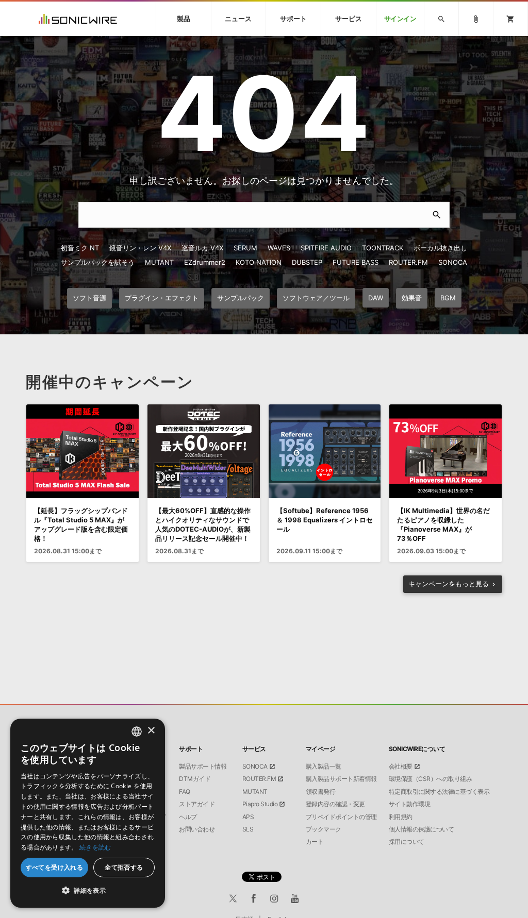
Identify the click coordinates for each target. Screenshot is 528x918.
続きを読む (95, 847)
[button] (88, 890)
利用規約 (400, 817)
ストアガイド (196, 804)
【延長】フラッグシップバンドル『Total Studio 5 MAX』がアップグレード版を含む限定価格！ (81, 524)
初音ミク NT (80, 248)
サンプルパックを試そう (98, 262)
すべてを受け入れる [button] (55, 867)
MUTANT (159, 262)
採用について (406, 841)
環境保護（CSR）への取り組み (430, 779)
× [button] (151, 731)
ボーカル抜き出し (440, 248)
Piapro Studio (260, 804)
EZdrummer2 (204, 262)
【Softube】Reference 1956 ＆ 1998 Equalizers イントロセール (324, 519)
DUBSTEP (307, 262)
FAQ (184, 791)
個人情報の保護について (421, 829)
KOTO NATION (259, 262)
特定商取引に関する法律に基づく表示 (439, 791)
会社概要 (400, 766)
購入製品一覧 (323, 766)
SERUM (245, 248)
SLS (248, 829)
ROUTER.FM (408, 262)
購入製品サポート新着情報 (341, 779)
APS (248, 817)
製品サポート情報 (202, 766)
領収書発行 (321, 791)
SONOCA (452, 262)
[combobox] (136, 731)
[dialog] (87, 813)
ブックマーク (323, 829)
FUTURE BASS (355, 262)
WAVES (279, 248)
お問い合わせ (196, 829)
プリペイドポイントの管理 (341, 817)
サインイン (400, 19)
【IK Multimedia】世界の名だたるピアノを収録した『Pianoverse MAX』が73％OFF (443, 524)
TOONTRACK (382, 248)
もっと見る (448, 584)
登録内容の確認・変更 (335, 804)
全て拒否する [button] (124, 867)
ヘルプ (188, 817)
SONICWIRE (78, 19)
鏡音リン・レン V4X (140, 248)
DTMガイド (194, 779)
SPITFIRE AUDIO (326, 248)
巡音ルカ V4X (202, 248)
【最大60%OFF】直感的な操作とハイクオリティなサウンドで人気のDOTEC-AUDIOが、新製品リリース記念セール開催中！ (203, 524)
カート (315, 841)
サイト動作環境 (410, 804)
